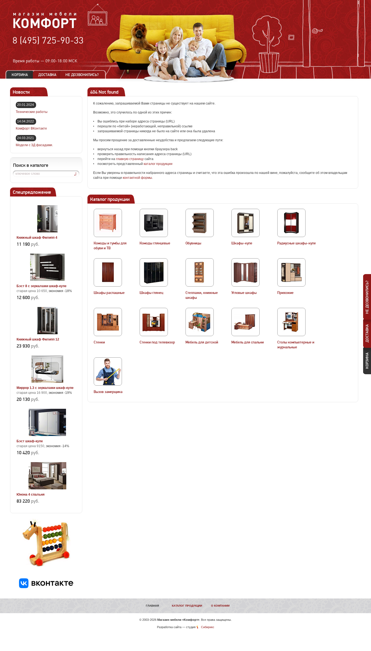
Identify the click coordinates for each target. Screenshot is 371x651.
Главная (152, 605)
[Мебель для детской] (199, 322)
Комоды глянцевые (155, 243)
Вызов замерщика (108, 392)
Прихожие (285, 293)
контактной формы (137, 178)
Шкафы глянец (151, 293)
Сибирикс (207, 627)
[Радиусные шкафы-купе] (291, 223)
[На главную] (45, 27)
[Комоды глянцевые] (153, 223)
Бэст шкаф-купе (30, 441)
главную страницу (130, 159)
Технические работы (32, 112)
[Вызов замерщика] (107, 371)
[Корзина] (20, 75)
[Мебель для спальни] (245, 322)
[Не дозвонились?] (84, 75)
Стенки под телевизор (157, 342)
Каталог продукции (187, 605)
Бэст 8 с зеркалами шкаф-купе (42, 286)
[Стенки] (107, 322)
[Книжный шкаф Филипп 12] (47, 333)
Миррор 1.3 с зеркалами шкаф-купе (45, 388)
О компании (220, 605)
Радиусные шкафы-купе (296, 243)
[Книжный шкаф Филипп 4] (47, 231)
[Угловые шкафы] (245, 272)
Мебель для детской (202, 342)
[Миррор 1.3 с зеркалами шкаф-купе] (47, 381)
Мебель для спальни (247, 342)
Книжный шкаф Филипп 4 (37, 237)
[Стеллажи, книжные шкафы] (199, 272)
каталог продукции (158, 164)
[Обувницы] (199, 223)
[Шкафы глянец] (153, 272)
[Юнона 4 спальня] (47, 488)
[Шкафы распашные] (107, 272)
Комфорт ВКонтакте (31, 128)
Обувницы (193, 243)
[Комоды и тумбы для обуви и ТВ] (107, 223)
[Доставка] (47, 75)
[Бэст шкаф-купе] (47, 435)
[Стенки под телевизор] (153, 322)
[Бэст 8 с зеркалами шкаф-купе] (47, 280)
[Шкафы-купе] (245, 223)
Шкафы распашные (109, 293)
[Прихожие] (291, 272)
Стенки (99, 342)
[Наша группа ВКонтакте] (46, 587)
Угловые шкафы (244, 293)
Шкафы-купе (241, 243)
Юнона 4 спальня (31, 494)
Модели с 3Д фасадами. (34, 145)
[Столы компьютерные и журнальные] (291, 322)
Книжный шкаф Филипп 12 (38, 339)
